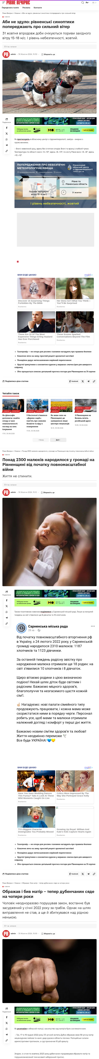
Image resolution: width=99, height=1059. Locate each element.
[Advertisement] (56, 230)
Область (40, 411)
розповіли (22, 1029)
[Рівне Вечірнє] (22, 2)
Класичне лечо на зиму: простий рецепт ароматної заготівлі (45, 356)
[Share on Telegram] (7, 145)
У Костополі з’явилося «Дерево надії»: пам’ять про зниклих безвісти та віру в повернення (37, 421)
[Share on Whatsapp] (7, 139)
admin (13, 54)
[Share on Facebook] (7, 128)
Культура (16, 411)
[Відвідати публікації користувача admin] (6, 54)
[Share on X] (7, 133)
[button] (4, 2)
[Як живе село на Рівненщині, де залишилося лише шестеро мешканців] (61, 405)
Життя (63, 408)
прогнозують (23, 139)
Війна (87, 408)
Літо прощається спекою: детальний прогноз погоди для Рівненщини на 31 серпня (56, 372)
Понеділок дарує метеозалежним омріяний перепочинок (44, 360)
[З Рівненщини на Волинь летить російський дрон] (86, 405)
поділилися (45, 612)
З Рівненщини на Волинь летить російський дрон (83, 418)
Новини (7, 17)
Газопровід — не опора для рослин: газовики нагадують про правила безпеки (54, 352)
